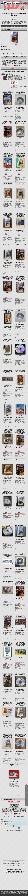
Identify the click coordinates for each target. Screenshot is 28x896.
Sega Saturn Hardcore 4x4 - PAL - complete (20, 371)
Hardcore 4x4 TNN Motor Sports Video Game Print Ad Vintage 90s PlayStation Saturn (20, 583)
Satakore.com (19, 830)
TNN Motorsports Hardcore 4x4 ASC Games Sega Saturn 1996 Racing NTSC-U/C (20, 523)
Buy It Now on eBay (8, 107)
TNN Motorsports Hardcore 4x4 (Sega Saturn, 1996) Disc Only (20, 673)
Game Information (6, 26)
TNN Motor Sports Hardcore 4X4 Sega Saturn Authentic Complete (7, 215)
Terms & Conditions (17, 869)
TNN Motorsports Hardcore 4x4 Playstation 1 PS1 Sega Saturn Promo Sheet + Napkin (14, 767)
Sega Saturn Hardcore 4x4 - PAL (8, 582)
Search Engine (22, 26)
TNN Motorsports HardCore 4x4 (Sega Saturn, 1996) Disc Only (7, 492)
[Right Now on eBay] (14, 84)
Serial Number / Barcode (6, 821)
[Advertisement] (14, 845)
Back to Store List (23, 86)
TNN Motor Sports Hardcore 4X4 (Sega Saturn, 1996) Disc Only (20, 553)
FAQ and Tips (10, 65)
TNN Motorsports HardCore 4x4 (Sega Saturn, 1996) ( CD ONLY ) (20, 341)
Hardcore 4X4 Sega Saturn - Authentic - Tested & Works (7, 246)
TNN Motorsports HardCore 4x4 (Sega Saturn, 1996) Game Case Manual (7, 461)
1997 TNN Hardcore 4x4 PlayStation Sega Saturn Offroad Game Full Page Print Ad (20, 246)
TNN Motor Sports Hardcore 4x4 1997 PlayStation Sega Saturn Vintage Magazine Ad (7, 123)
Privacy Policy (10, 869)
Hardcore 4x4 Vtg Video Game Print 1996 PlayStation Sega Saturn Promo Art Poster (7, 92)
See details (19, 895)
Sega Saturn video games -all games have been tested (7, 371)
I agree (26, 895)
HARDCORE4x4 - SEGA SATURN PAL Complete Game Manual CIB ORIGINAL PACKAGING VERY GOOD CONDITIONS (7, 309)
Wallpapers (15, 865)
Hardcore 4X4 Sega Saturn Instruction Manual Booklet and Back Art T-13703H (7, 704)
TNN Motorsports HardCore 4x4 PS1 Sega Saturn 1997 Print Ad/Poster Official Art (7, 644)
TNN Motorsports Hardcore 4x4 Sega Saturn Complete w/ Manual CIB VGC (20, 704)
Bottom (25, 29)
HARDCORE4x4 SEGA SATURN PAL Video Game (8, 185)
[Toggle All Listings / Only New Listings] (3, 74)
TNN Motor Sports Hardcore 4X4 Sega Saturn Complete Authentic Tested (20, 215)
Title (2, 819)
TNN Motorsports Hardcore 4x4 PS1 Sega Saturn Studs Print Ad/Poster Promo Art (20, 401)
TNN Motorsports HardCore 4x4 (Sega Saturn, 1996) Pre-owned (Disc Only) (7, 523)
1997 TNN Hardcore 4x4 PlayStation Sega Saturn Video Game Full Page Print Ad (7, 278)
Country (3, 823)
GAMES (18, 816)
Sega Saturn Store (15, 26)
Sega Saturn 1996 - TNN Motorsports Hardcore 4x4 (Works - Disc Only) (20, 122)
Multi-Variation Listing (7, 386)
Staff (8, 868)
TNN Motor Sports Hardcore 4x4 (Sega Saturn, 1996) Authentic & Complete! (7, 401)
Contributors (18, 868)
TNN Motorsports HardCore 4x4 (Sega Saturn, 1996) (20, 185)
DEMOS (22, 816)
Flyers (11, 865)
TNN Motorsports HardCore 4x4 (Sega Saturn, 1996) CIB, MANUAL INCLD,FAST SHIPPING (20, 278)
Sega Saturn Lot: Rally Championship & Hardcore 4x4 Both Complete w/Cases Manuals (8, 554)
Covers (19, 865)
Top (22, 29)
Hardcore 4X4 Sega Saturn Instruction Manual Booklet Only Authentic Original (20, 155)
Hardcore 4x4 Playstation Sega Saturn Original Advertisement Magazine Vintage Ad (7, 674)
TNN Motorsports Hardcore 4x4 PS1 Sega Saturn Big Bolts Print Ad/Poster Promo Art (7, 614)
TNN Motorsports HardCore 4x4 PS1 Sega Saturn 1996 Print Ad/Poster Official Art (7, 155)
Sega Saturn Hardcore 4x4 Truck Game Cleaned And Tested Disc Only (20, 92)
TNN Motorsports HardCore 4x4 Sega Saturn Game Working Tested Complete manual (20, 644)
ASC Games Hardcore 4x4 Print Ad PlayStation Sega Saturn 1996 (20, 461)
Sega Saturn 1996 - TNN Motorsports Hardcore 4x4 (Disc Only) (20, 735)
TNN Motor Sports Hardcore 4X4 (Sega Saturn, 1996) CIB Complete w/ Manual (7, 431)
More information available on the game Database (14, 53)
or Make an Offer (7, 108)
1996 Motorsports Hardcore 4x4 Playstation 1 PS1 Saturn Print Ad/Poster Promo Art (20, 431)
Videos (8, 865)
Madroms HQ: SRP (14, 866)
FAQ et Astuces (19, 65)
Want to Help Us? (12, 868)
